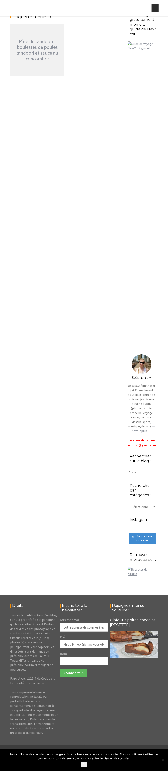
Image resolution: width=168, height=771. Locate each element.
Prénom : (66, 637)
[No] (163, 760)
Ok (84, 764)
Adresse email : (70, 620)
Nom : (64, 654)
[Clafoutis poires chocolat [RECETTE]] (134, 644)
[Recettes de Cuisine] (142, 574)
